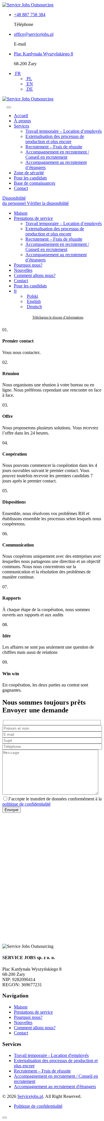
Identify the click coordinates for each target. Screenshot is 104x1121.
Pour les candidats (30, 177)
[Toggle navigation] (8, 107)
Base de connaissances (34, 183)
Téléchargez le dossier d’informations (57, 317)
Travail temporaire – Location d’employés (63, 131)
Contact (21, 188)
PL (28, 78)
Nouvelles (23, 270)
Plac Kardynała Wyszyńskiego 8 (43, 53)
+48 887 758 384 (29, 14)
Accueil (21, 115)
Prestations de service (33, 218)
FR (17, 73)
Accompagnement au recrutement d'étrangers (55, 1086)
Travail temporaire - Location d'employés (51, 1055)
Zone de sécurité (29, 172)
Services (21, 125)
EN (29, 83)
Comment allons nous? (34, 275)
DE (29, 89)
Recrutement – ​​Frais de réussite (53, 146)
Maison (20, 213)
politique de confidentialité (26, 804)
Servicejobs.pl (30, 1096)
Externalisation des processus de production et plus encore (54, 139)
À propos (22, 120)
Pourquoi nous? (28, 265)
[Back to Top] (4, 1117)
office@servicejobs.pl (33, 34)
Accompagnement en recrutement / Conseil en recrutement (57, 154)
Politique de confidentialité (38, 1106)
